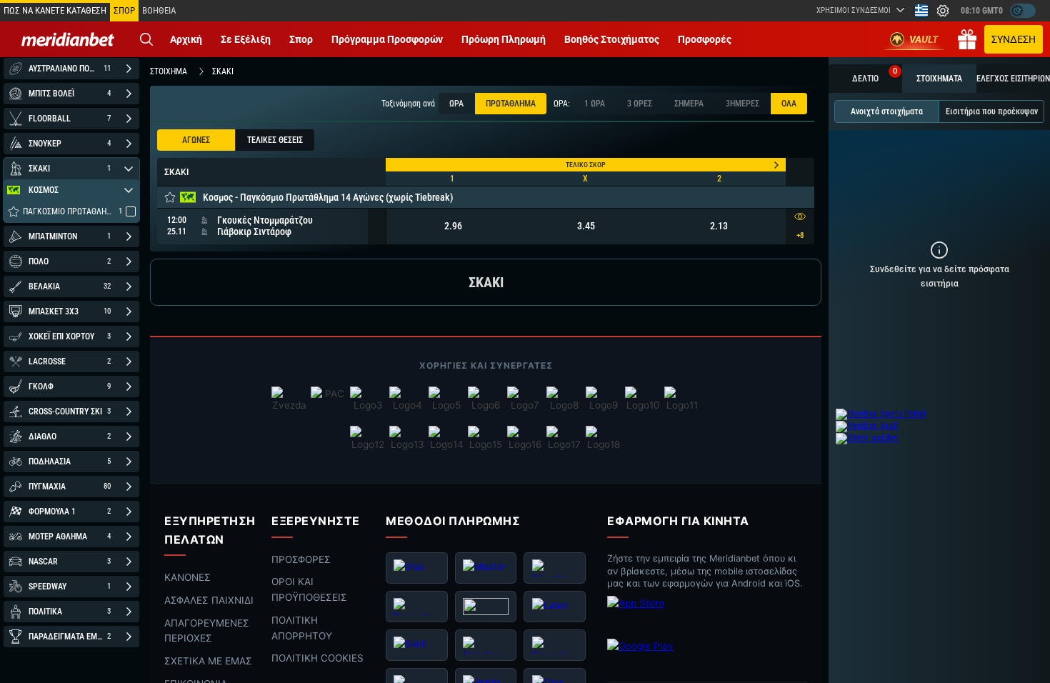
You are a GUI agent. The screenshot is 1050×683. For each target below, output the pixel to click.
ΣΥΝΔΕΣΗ (1013, 39)
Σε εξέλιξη (246, 39)
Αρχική (186, 39)
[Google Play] (664, 657)
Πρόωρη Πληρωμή (503, 39)
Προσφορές (704, 39)
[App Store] (664, 614)
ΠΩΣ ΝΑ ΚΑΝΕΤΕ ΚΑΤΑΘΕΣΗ (55, 10)
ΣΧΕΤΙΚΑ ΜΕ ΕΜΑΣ (208, 661)
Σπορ (301, 39)
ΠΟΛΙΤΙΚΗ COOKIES (317, 658)
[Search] (146, 39)
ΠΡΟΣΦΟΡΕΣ (301, 559)
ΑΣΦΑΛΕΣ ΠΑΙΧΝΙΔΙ (209, 600)
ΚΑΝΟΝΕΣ (187, 577)
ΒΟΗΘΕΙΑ (159, 10)
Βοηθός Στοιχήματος (611, 39)
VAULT (924, 39)
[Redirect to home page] (68, 39)
